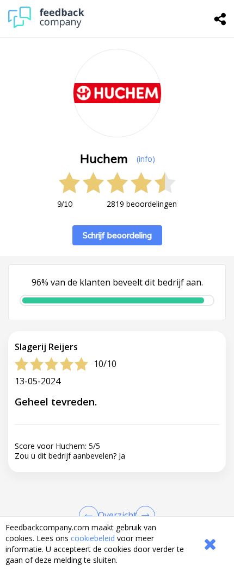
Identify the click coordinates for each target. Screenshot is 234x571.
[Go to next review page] (143, 515)
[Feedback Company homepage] (46, 25)
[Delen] (220, 19)
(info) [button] (146, 159)
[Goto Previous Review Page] (91, 515)
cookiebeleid (93, 538)
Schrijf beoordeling (117, 235)
